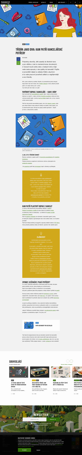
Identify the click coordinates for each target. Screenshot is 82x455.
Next (71, 361)
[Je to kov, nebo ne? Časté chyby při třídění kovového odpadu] (18, 372)
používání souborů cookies (29, 446)
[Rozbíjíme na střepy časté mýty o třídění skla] (60, 372)
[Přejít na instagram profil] (75, 2)
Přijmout (24, 450)
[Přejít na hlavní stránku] (9, 2)
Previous (68, 361)
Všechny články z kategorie (66, 364)
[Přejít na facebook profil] (71, 2)
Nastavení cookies (34, 443)
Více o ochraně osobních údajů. (41, 424)
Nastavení (38, 450)
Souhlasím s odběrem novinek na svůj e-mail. (41, 424)
